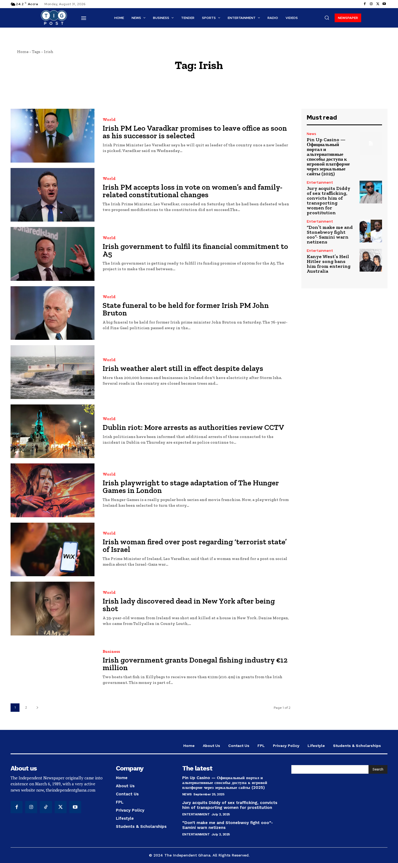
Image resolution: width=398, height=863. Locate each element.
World (109, 120)
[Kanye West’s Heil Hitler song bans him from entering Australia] (371, 260)
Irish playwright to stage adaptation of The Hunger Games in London (191, 486)
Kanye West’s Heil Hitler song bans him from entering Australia (329, 263)
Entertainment (320, 182)
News (311, 134)
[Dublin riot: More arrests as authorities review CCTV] (52, 431)
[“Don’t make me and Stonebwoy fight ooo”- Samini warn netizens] (371, 231)
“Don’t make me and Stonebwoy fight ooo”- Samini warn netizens (330, 234)
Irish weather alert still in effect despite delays (183, 368)
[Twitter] (377, 4)
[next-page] (37, 707)
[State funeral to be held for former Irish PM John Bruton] (52, 313)
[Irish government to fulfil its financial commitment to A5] (52, 254)
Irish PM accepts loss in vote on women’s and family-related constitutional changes (192, 191)
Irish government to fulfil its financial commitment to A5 (195, 250)
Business (111, 652)
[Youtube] (384, 4)
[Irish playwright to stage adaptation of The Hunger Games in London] (52, 490)
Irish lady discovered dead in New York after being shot (189, 605)
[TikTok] (46, 807)
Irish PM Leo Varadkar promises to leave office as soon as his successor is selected (195, 132)
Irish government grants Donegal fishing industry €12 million (195, 664)
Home (22, 51)
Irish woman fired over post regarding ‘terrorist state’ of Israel (195, 545)
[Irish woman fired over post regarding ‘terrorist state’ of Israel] (52, 550)
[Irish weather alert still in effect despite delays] (52, 372)
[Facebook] (364, 4)
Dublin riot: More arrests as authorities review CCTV (193, 427)
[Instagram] (371, 4)
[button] (326, 17)
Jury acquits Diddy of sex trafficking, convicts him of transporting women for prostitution (328, 200)
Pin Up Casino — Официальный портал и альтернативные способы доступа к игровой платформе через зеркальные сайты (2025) (328, 157)
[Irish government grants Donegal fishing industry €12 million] (52, 668)
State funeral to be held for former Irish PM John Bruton (186, 309)
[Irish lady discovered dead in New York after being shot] (52, 608)
